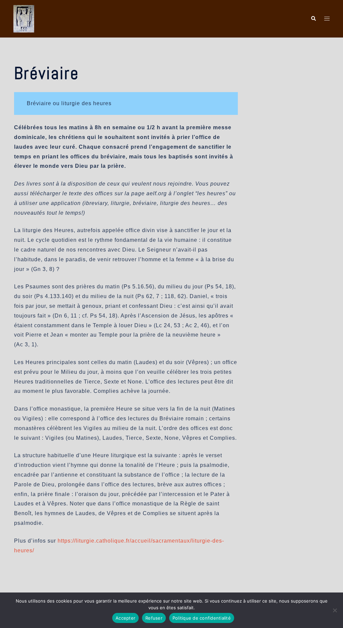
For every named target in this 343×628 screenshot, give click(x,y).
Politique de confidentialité (202, 618)
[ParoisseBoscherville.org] (23, 18)
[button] (313, 18)
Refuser (153, 618)
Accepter (125, 618)
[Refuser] (334, 610)
